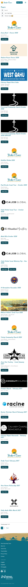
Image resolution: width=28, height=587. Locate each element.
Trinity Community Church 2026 (11, 337)
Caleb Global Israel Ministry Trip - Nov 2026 (14, 262)
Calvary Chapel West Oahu (10, 82)
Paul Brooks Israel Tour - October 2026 (14, 185)
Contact (2, 556)
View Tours (19, 2)
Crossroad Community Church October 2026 (13, 108)
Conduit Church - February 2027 (11, 389)
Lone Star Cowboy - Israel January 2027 (12, 363)
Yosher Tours (7, 2)
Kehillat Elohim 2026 (8, 160)
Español (3, 564)
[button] (14, 13)
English (3, 562)
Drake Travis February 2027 (10, 461)
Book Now (12, 269)
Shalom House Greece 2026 (10, 58)
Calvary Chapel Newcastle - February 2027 (13, 436)
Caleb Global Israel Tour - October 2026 (12, 211)
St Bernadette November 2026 (11, 288)
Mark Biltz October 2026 (9, 236)
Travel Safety (4, 551)
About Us (3, 546)
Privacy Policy (4, 553)
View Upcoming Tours (6, 543)
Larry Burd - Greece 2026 (9, 33)
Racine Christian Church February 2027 (14, 412)
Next (7, 528)
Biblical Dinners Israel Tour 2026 (12, 312)
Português (3, 567)
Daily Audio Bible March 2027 (11, 510)
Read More (4, 39)
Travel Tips (3, 548)
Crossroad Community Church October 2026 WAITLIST (13, 134)
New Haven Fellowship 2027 (10, 486)
